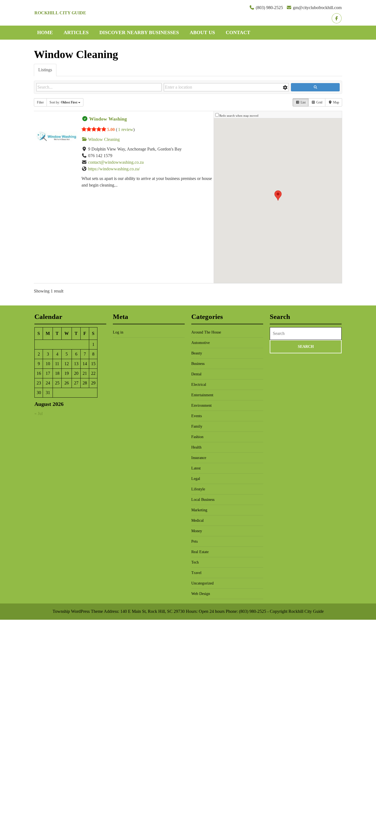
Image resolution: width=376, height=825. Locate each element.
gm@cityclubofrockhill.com (317, 7)
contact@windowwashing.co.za (116, 162)
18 (57, 373)
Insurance (198, 458)
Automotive (200, 343)
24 (48, 383)
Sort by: (63, 102)
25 (57, 383)
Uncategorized (202, 583)
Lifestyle (198, 489)
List (303, 102)
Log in (118, 332)
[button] (278, 195)
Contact (238, 32)
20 (76, 373)
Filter (40, 102)
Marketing (199, 510)
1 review (125, 129)
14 (85, 363)
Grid (318, 102)
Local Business (202, 500)
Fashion (197, 437)
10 (48, 363)
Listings (45, 69)
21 (85, 373)
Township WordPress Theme (78, 611)
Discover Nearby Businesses (139, 32)
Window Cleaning (103, 139)
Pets (194, 541)
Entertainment (202, 395)
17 (48, 373)
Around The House (206, 332)
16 (39, 373)
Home (45, 32)
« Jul (38, 413)
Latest (196, 468)
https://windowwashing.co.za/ (114, 168)
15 (93, 363)
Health (196, 447)
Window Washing (108, 119)
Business (198, 364)
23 (39, 383)
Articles (76, 32)
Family (196, 426)
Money (196, 531)
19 (66, 373)
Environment (201, 405)
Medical (197, 520)
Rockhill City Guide (60, 12)
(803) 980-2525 (269, 7)
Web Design (200, 594)
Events (196, 416)
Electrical (198, 385)
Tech (195, 562)
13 (76, 363)
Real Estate (200, 552)
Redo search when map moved (238, 115)
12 (66, 363)
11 (57, 363)
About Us (202, 32)
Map (335, 102)
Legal (195, 479)
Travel (196, 573)
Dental (196, 374)
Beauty (196, 353)
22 (93, 373)
